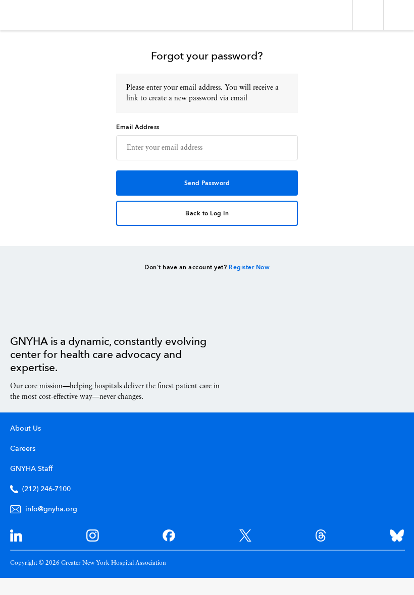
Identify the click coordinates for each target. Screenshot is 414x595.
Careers (22, 448)
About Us (25, 428)
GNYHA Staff (31, 468)
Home (35, 312)
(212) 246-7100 (46, 489)
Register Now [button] (249, 268)
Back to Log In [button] (207, 214)
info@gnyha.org (51, 509)
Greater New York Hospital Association (37, 15)
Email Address (138, 128)
